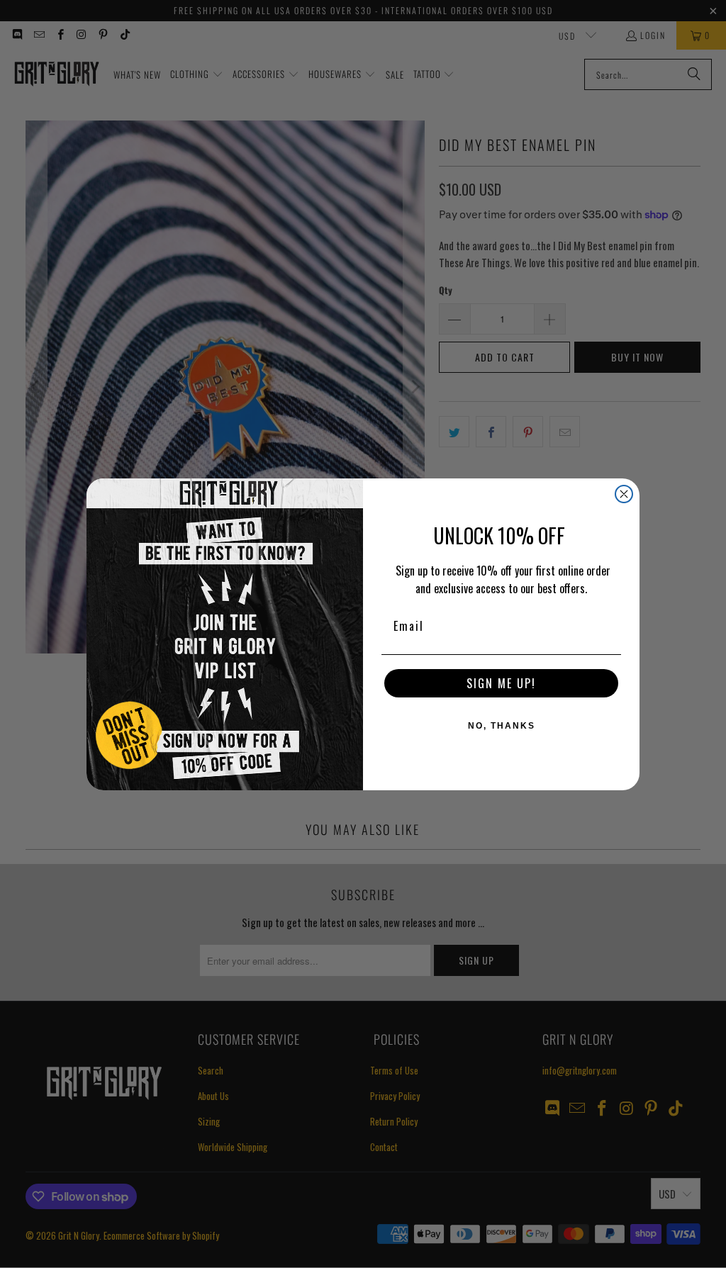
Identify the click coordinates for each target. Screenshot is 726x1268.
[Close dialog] (623, 494)
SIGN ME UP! (501, 683)
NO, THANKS (501, 726)
